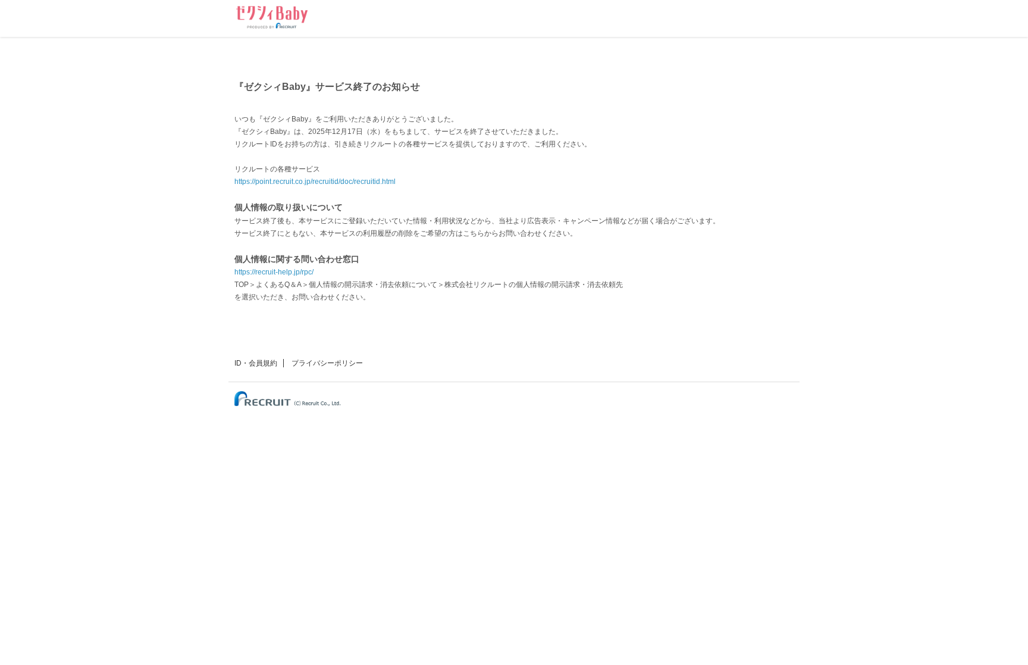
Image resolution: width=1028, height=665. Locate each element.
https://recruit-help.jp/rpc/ (274, 272)
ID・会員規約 (255, 363)
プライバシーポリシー (327, 363)
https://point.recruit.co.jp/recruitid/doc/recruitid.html (315, 181)
